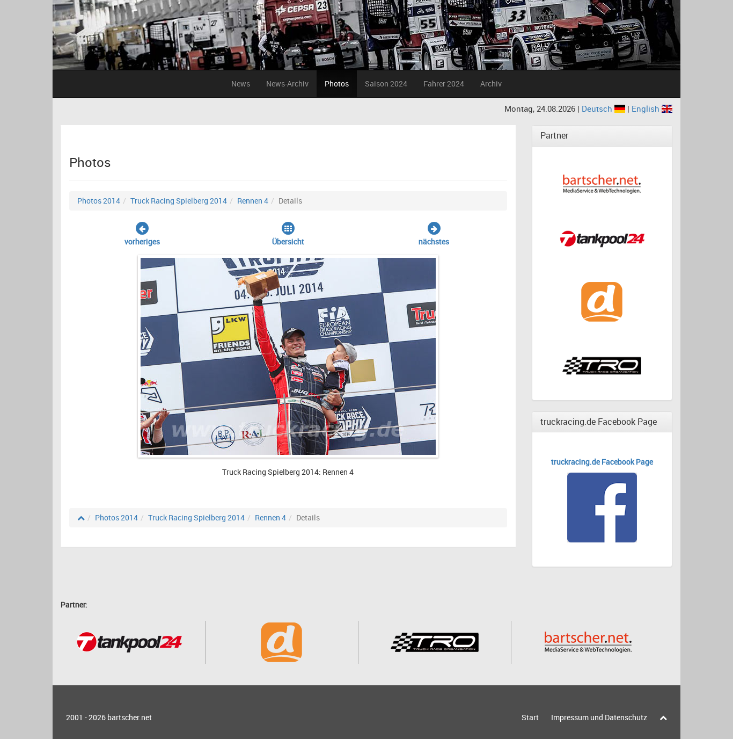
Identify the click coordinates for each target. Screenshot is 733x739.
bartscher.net (129, 717)
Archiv (491, 83)
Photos (337, 83)
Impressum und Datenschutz (599, 717)
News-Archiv (287, 83)
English (647, 108)
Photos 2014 (98, 200)
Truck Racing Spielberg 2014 (178, 200)
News (240, 83)
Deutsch (598, 108)
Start (530, 717)
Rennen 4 (252, 200)
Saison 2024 (386, 83)
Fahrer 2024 (443, 83)
